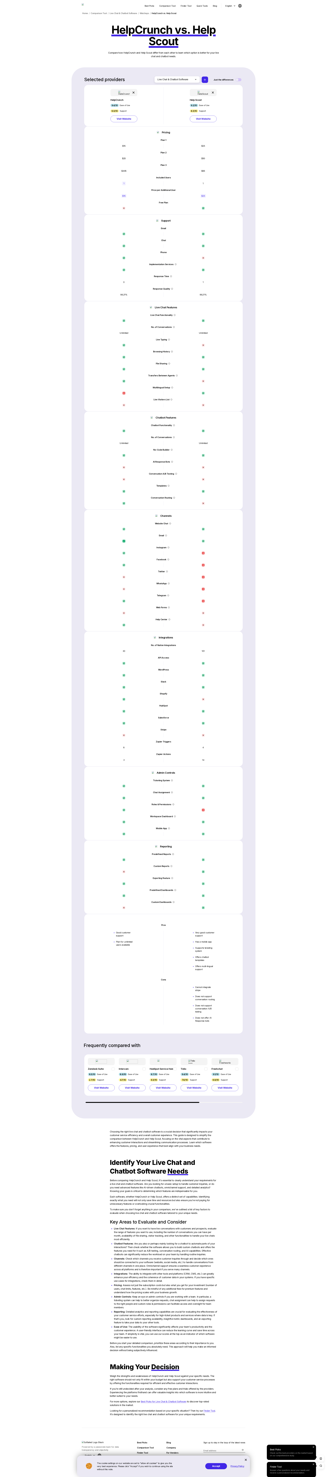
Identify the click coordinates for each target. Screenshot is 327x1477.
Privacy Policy (237, 1466)
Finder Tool (209, 1410)
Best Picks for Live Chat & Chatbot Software (163, 1401)
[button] (124, 105)
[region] (163, 1078)
